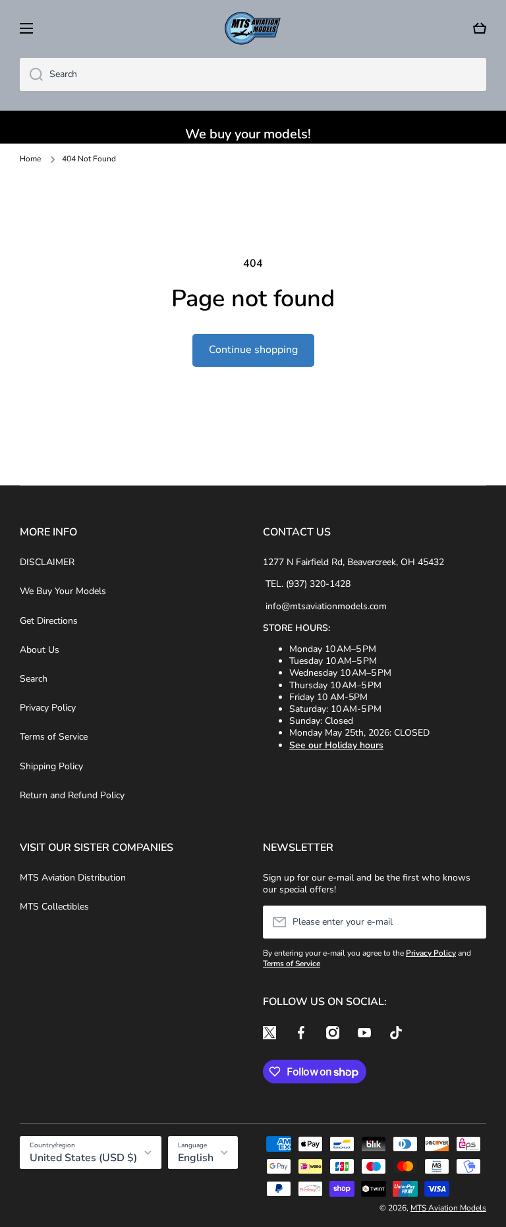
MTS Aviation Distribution (73, 877)
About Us (39, 649)
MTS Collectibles (54, 906)
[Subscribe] (469, 922)
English (195, 1158)
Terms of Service (54, 736)
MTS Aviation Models (448, 1208)
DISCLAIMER (47, 562)
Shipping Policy (51, 766)
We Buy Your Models (63, 591)
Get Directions (49, 620)
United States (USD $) (83, 1158)
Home (30, 159)
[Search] (31, 74)
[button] (479, 28)
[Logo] (253, 28)
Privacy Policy (48, 707)
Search (33, 678)
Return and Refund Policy (72, 795)
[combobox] (253, 74)
